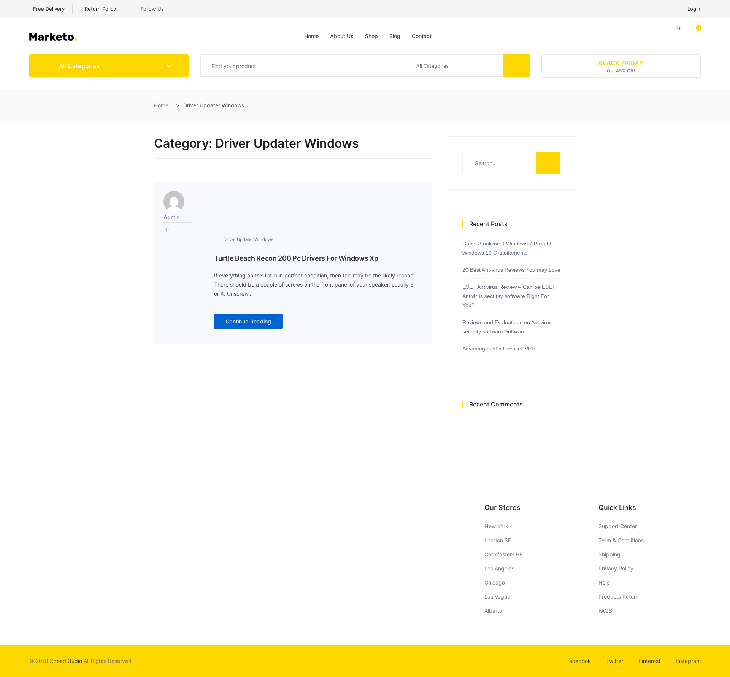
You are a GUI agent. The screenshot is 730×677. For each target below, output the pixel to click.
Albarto (493, 610)
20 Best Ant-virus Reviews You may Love (511, 270)
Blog (394, 36)
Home (311, 36)
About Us (342, 36)
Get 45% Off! (620, 66)
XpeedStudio (66, 661)
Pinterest (649, 661)
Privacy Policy (615, 568)
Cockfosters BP (503, 554)
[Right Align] (516, 65)
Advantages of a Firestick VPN (498, 349)
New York (496, 526)
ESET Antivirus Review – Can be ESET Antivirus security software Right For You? (508, 296)
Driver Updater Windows (248, 239)
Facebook (578, 661)
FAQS (605, 610)
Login (693, 9)
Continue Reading (248, 321)
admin (171, 217)
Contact (422, 36)
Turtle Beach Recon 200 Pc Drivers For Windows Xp (296, 258)
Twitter (614, 661)
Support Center (617, 526)
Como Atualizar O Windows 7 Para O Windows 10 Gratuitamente (506, 248)
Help (604, 582)
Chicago (494, 582)
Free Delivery (49, 9)
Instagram (688, 661)
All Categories (78, 66)
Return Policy (99, 9)
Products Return (618, 596)
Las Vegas (497, 596)
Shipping (609, 554)
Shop (371, 36)
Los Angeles (499, 568)
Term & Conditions (621, 540)
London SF (497, 540)
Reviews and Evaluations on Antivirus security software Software (507, 327)
